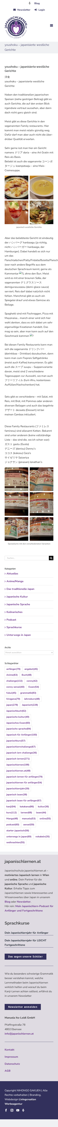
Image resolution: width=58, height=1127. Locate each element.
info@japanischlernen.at (19, 1033)
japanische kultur (17, 716)
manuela (29, 818)
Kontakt (9, 1049)
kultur (43, 806)
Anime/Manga (14, 581)
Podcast (11, 619)
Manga (12, 818)
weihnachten (15, 842)
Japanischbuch (16, 710)
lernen (26, 812)
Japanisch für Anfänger (21, 734)
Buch (27, 674)
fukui (11, 692)
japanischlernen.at (18, 770)
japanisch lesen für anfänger (23, 800)
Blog (37, 3)
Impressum (11, 1057)
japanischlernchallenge (21, 746)
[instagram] (12, 1110)
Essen (33, 686)
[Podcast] (23, 1110)
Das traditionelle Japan (20, 589)
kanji (11, 806)
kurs (11, 812)
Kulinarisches (14, 612)
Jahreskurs (32, 698)
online (45, 818)
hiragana (13, 698)
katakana (27, 806)
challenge (14, 680)
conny (32, 680)
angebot (31, 669)
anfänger (13, 669)
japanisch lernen (18, 758)
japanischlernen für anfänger (24, 782)
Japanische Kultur (17, 596)
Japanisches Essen (18, 722)
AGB (8, 1071)
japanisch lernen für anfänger (24, 776)
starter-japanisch (17, 830)
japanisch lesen (16, 794)
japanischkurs (15, 740)
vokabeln (42, 836)
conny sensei (15, 686)
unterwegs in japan (18, 836)
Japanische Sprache (18, 604)
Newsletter (24, 901)
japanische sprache (18, 728)
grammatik (28, 692)
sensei (28, 824)
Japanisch (30, 704)
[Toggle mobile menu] (51, 25)
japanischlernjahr (17, 788)
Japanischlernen (17, 764)
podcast (12, 824)
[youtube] (17, 1110)
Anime (12, 674)
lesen (41, 812)
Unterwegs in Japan (18, 635)
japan (12, 704)
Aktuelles (12, 573)
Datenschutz (12, 1064)
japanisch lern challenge (21, 752)
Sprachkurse (14, 627)
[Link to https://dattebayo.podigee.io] (30, 3)
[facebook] (6, 1110)
